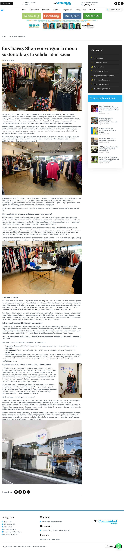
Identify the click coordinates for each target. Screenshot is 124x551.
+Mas (91, 10)
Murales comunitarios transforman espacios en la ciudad (107, 130)
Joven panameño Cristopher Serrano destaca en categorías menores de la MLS (109, 159)
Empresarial (67, 10)
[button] (16, 492)
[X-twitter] (122, 3)
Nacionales (46, 10)
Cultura (56, 10)
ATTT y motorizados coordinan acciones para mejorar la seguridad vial (109, 148)
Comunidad (34, 10)
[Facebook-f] (115, 3)
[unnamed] (62, 30)
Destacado (13, 36)
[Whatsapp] (118, 546)
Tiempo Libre (81, 10)
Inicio (24, 10)
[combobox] (115, 10)
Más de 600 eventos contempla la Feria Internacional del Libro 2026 (108, 120)
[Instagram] (119, 3)
